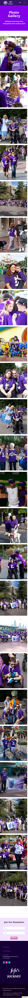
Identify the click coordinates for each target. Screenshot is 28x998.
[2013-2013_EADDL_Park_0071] (13, 506)
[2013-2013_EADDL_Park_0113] (13, 143)
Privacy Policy (6, 947)
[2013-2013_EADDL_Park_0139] (13, 470)
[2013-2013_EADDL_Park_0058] (13, 252)
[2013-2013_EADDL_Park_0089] (13, 905)
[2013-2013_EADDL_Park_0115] (13, 688)
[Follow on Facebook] (4, 962)
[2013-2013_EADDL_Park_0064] (13, 288)
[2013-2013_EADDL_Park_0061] (13, 579)
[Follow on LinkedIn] (9, 962)
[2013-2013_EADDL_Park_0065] (13, 542)
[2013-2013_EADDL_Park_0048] (13, 797)
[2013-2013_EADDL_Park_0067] (13, 107)
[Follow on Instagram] (7, 962)
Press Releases (6, 951)
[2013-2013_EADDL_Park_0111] (13, 433)
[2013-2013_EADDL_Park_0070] (13, 325)
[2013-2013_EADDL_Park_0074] (13, 833)
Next (26, 909)
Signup (14, 938)
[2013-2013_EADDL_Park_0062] (13, 869)
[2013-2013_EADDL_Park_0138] (13, 361)
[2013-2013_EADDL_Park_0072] (13, 216)
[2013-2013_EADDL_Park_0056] (13, 70)
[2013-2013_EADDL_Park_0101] (13, 724)
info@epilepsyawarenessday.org (10, 956)
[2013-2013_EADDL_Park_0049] (13, 651)
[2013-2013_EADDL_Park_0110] (13, 397)
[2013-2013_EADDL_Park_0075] (13, 615)
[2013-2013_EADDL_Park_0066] (13, 179)
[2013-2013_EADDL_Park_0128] (13, 760)
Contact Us (5, 955)
